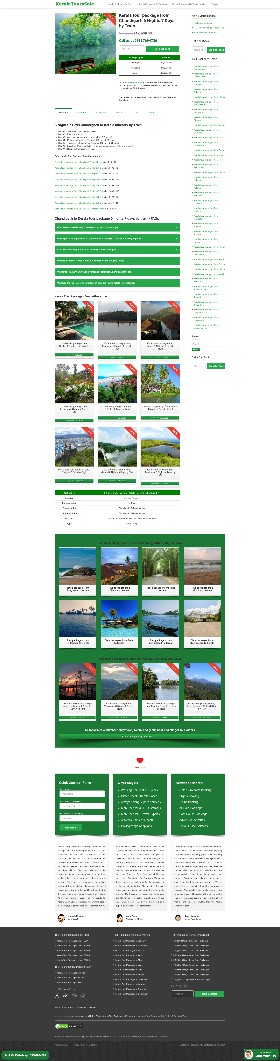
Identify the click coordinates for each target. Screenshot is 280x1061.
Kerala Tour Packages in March (129, 950)
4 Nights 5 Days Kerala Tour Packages (191, 955)
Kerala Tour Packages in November (131, 989)
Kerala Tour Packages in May (128, 960)
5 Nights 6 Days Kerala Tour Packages (191, 960)
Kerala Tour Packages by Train (71, 977)
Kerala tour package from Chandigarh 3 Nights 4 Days (80, 174)
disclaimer (102, 1036)
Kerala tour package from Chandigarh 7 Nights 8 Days (80, 197)
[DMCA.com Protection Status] (69, 1026)
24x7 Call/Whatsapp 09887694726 (25, 1055)
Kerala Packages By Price (120, 4)
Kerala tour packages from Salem (209, 269)
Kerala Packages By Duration (153, 4)
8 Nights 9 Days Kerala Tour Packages (191, 974)
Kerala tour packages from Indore (209, 172)
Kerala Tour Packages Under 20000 (73, 955)
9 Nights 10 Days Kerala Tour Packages (191, 979)
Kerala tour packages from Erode (209, 150)
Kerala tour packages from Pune (209, 259)
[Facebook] (57, 996)
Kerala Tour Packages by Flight (71, 973)
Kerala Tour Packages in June (129, 965)
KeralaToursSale (62, 1045)
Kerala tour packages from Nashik (209, 247)
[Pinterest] (74, 996)
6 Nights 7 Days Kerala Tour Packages (191, 965)
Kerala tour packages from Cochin (209, 125)
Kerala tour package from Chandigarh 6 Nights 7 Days (80, 191)
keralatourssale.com (75, 1016)
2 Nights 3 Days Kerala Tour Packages (191, 945)
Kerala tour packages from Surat (209, 274)
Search (195, 349)
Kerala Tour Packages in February (131, 945)
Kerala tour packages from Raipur (209, 264)
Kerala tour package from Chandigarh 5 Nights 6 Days (80, 185)
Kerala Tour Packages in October (130, 984)
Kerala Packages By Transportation (189, 4)
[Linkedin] (83, 996)
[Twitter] (65, 996)
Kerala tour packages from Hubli (209, 160)
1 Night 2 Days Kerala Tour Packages (190, 941)
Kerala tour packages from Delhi (209, 137)
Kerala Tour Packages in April (128, 955)
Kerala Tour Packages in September (131, 979)
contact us (136, 82)
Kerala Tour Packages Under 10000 (73, 945)
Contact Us (217, 4)
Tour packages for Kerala (205, 32)
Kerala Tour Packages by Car (70, 982)
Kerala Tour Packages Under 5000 (73, 941)
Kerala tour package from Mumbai (139, 736)
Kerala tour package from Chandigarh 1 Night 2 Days (79, 162)
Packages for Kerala (203, 23)
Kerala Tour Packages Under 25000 (73, 960)
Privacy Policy (79, 1045)
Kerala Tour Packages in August (129, 974)
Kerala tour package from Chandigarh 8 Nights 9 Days (80, 203)
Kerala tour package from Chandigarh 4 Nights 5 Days (80, 179)
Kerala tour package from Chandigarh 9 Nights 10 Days (80, 209)
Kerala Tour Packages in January (130, 941)
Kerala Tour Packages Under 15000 (73, 950)
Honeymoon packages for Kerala (209, 28)
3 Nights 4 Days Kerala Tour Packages (191, 950)
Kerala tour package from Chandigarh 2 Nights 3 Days (80, 168)
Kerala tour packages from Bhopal (209, 97)
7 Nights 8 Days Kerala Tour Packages (191, 970)
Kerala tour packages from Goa (208, 155)
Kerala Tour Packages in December (131, 994)
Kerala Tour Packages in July (128, 970)
